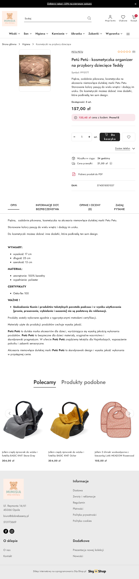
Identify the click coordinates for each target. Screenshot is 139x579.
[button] (128, 34)
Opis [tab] (14, 205)
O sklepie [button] (10, 540)
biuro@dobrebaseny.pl (16, 516)
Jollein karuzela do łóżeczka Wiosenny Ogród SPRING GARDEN (114, 453)
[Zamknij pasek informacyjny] (135, 3)
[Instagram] (11, 531)
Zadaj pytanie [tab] (119, 207)
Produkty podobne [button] (83, 382)
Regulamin (79, 503)
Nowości (78, 556)
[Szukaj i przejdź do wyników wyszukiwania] (89, 18)
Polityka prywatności (84, 515)
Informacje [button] (81, 481)
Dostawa (78, 490)
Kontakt (7, 556)
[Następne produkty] (129, 413)
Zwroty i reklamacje (84, 496)
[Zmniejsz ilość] (74, 137)
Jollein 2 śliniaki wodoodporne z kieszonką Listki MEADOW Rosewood (68, 453)
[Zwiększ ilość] (89, 137)
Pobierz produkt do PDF (90, 174)
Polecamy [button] (45, 382)
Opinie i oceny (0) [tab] (90, 207)
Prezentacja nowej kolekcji (88, 550)
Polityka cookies (82, 521)
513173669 (9, 522)
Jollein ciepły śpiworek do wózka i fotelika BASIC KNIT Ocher (20, 453)
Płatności (78, 509)
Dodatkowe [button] (81, 540)
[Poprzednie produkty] (9, 413)
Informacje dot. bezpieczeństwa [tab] (47, 207)
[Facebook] (5, 531)
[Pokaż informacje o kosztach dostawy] (111, 163)
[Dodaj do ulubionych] (128, 137)
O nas (6, 550)
